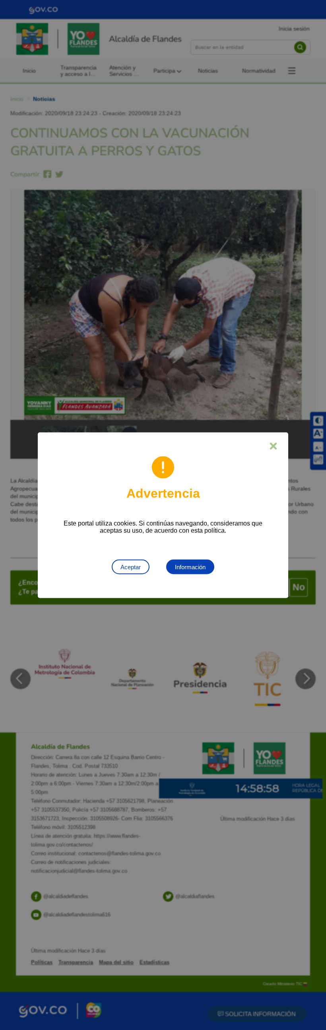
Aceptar (130, 566)
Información (190, 566)
